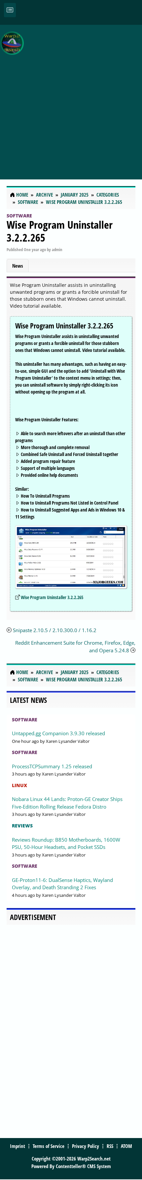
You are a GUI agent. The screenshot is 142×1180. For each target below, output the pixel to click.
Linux (19, 785)
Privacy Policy (85, 1146)
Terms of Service (48, 1146)
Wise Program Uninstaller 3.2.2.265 (60, 230)
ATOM (126, 1146)
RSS (110, 1146)
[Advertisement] (71, 98)
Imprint (17, 1146)
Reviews (22, 825)
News (17, 265)
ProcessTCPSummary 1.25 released (52, 766)
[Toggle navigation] (10, 10)
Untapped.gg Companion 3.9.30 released (58, 733)
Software (19, 215)
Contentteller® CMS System (83, 1166)
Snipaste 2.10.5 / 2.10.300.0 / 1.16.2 (54, 630)
